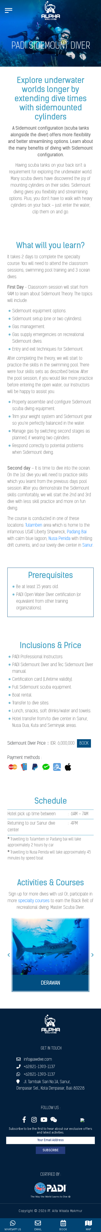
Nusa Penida (59, 539)
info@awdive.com (38, 1059)
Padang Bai (77, 532)
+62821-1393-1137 (39, 1067)
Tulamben (33, 525)
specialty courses (34, 901)
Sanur (87, 545)
